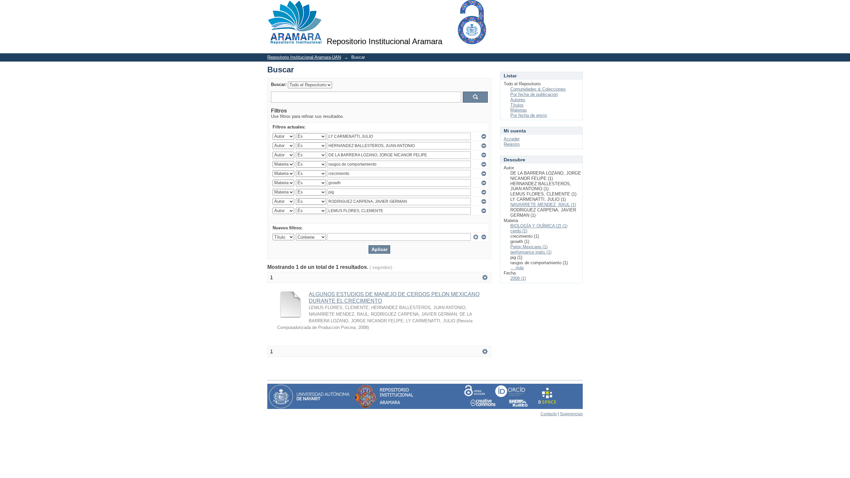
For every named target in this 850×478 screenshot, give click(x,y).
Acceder (512, 138)
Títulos (517, 105)
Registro (512, 144)
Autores (517, 99)
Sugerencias (571, 414)
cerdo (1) (518, 230)
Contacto (549, 414)
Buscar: (279, 84)
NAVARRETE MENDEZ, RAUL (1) (543, 204)
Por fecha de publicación (534, 94)
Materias (518, 110)
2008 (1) (518, 278)
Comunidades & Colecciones (538, 89)
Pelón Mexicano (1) (529, 246)
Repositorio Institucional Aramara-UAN (304, 57)
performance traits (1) (531, 252)
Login (577, 8)
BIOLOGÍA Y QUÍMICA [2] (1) (538, 225)
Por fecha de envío (528, 115)
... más (517, 267)
